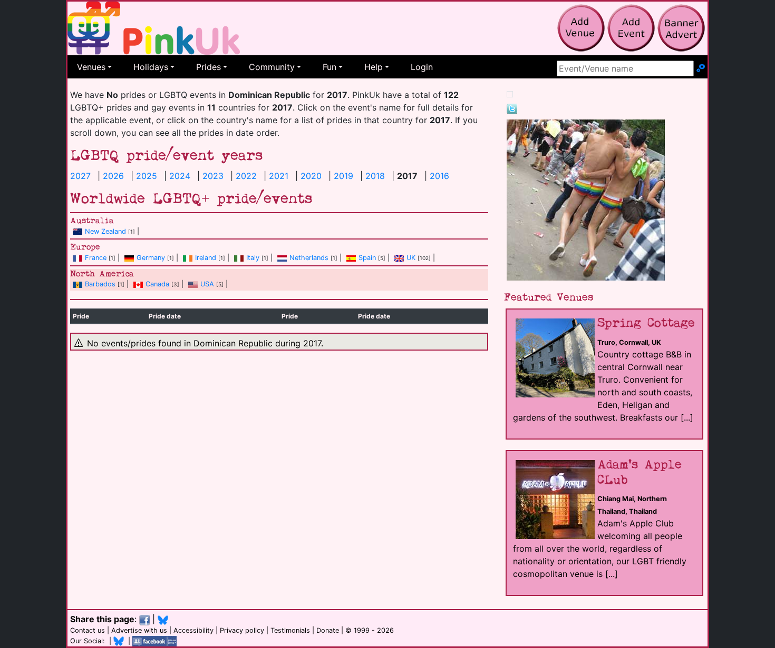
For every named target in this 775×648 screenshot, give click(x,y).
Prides (208, 67)
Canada (157, 284)
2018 (375, 176)
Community (272, 67)
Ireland (205, 258)
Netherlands (308, 258)
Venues (91, 67)
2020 (311, 176)
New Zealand (105, 231)
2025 (146, 176)
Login (422, 67)
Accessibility (193, 630)
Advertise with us (139, 630)
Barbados (100, 284)
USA (207, 284)
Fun (329, 67)
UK (410, 258)
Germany (151, 258)
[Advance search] (700, 68)
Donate (327, 630)
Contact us (87, 630)
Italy (252, 258)
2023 (213, 176)
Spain (367, 258)
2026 (113, 176)
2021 (278, 176)
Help (373, 67)
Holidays (150, 67)
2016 (439, 176)
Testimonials (290, 630)
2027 (80, 176)
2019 (343, 176)
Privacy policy (242, 630)
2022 (246, 176)
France (95, 258)
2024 (179, 176)
